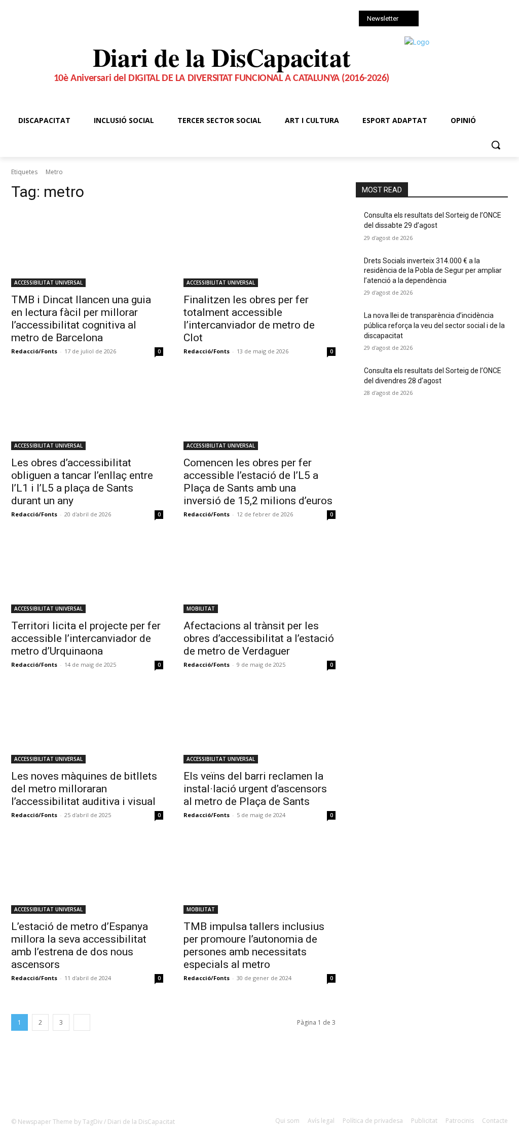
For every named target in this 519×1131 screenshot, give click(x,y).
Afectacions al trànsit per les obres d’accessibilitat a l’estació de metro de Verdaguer (258, 638)
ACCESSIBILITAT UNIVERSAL (48, 282)
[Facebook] (434, 19)
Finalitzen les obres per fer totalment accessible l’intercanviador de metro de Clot (249, 319)
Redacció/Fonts (34, 351)
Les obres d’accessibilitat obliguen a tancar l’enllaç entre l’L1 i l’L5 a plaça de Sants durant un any (82, 482)
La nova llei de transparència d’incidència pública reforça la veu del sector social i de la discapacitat (434, 325)
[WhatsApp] (477, 19)
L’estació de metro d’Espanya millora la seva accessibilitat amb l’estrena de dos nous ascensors (79, 945)
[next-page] (81, 1022)
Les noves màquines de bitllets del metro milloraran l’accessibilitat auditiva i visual (84, 788)
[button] (496, 145)
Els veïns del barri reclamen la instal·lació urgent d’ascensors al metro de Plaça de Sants (255, 788)
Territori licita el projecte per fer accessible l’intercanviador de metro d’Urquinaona (86, 638)
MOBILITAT (201, 608)
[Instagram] (449, 19)
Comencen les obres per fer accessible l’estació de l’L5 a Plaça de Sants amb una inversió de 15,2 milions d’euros (259, 482)
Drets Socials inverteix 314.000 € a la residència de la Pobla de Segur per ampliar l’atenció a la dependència (433, 271)
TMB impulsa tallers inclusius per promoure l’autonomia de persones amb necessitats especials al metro (253, 945)
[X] (462, 19)
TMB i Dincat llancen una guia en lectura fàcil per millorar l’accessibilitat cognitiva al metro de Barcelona (81, 319)
